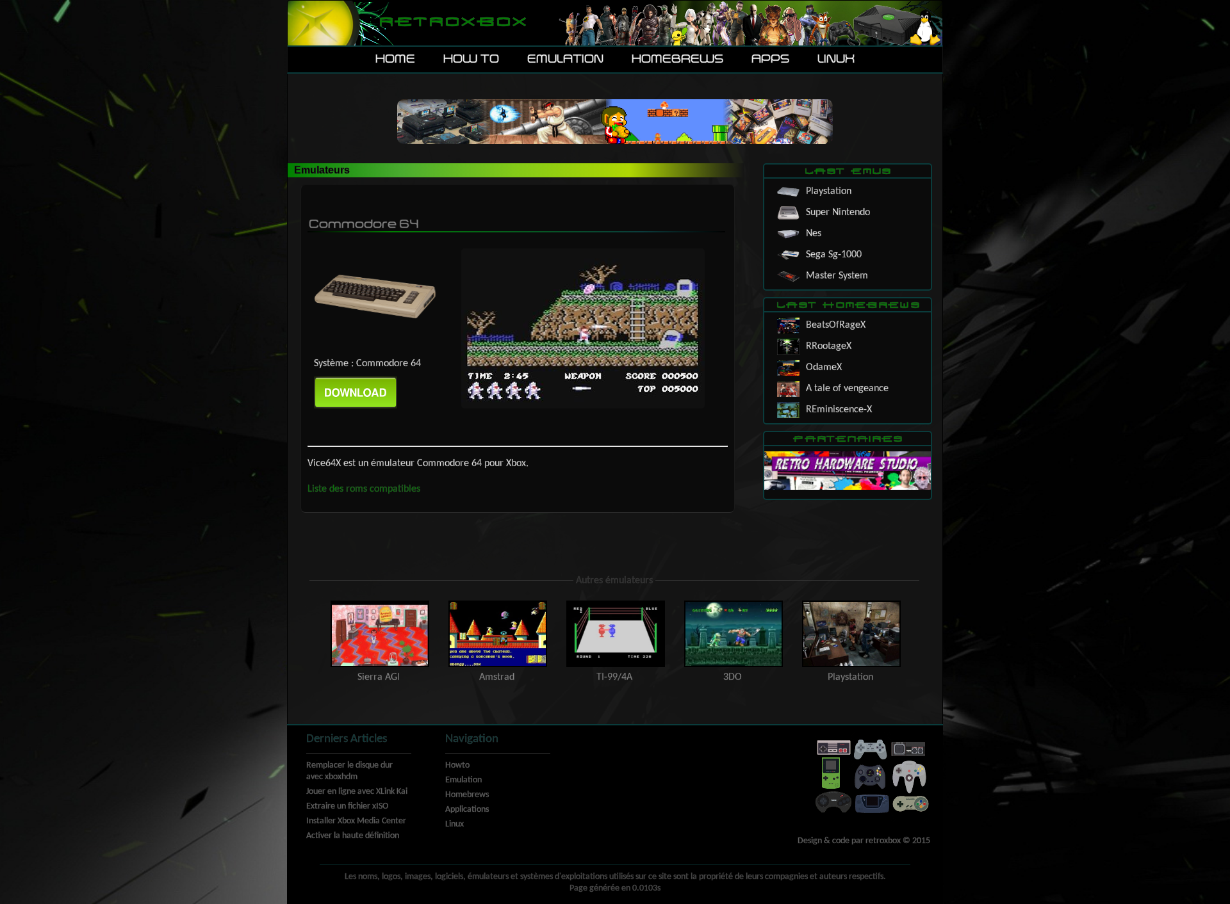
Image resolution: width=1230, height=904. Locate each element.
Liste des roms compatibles (364, 489)
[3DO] (733, 604)
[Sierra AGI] (380, 604)
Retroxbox (452, 22)
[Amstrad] (498, 604)
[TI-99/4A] (616, 604)
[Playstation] (850, 604)
